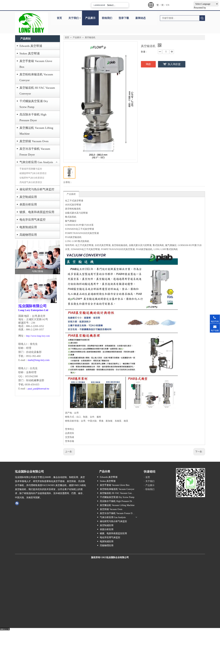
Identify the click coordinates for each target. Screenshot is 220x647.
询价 (148, 64)
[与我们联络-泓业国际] (37, 257)
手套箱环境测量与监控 (30, 169)
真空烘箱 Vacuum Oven (33, 141)
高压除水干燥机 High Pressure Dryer (32, 117)
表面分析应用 (28, 204)
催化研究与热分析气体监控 (36, 189)
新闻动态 (140, 18)
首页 (59, 18)
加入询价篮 (174, 64)
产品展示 (90, 18)
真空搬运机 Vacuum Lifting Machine (36, 130)
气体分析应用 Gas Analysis (36, 162)
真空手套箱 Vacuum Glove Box (35, 63)
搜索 (202, 18)
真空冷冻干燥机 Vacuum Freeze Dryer (34, 151)
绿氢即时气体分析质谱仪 (31, 178)
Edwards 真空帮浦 (30, 45)
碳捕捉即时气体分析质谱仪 (33, 173)
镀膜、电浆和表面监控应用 (36, 212)
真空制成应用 (28, 196)
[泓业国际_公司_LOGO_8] (31, 22)
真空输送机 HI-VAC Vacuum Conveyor (37, 90)
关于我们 (73, 18)
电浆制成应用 (28, 227)
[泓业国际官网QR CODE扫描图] (190, 482)
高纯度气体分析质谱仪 (30, 182)
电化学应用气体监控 (32, 219)
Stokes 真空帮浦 (29, 53)
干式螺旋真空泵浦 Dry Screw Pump (33, 104)
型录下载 (124, 18)
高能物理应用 (28, 234)
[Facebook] (17, 503)
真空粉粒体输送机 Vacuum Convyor (36, 77)
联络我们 (107, 18)
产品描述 (71, 194)
